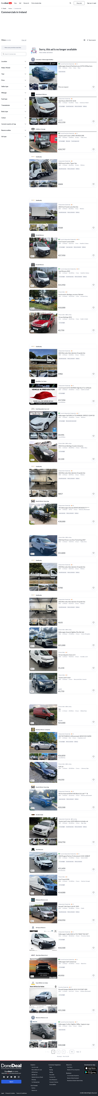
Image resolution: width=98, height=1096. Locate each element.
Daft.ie (33, 1088)
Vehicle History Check (37, 1077)
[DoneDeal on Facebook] (4, 1077)
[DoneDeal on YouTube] (11, 1077)
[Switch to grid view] (84, 40)
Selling (51, 1072)
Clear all (24, 40)
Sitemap (34, 1079)
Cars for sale (35, 1067)
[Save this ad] (93, 87)
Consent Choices (53, 1082)
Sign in (11, 1081)
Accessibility (52, 1084)
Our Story (69, 1067)
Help (50, 1067)
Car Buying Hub (35, 1082)
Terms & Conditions (21, 1093)
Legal (2, 1093)
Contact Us (52, 1077)
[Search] (3, 54)
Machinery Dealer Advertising (75, 1080)
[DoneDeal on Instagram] (19, 1077)
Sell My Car (34, 1074)
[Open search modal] (70, 3)
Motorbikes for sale (37, 1069)
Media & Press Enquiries (73, 1069)
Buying (51, 1069)
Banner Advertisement (73, 1078)
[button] (36, 3)
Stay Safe (51, 1074)
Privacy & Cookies (10, 1093)
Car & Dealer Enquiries (73, 1075)
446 (72, 1051)
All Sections (35, 1072)
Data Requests (53, 1079)
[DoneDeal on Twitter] (8, 1077)
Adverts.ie (34, 1090)
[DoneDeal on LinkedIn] (15, 1077)
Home (10, 8)
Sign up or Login (91, 3)
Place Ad (79, 3)
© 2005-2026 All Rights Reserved (88, 1093)
